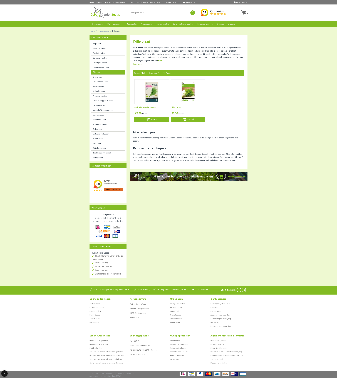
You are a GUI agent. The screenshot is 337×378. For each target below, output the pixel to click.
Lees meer (137, 64)
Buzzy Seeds (142, 2)
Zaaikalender (95, 318)
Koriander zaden (99, 91)
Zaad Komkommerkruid (102, 153)
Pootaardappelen (177, 355)
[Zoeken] (192, 12)
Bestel (154, 119)
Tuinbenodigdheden (178, 348)
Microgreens (95, 322)
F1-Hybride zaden (97, 307)
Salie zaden (97, 129)
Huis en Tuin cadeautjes (179, 344)
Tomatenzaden (162, 24)
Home (92, 2)
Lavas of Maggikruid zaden (103, 101)
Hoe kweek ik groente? (99, 340)
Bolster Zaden (155, 2)
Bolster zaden (95, 311)
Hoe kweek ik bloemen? (99, 344)
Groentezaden (97, 24)
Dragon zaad (97, 77)
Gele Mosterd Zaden (100, 82)
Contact (130, 2)
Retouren (214, 307)
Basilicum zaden (99, 48)
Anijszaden (97, 44)
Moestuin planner (217, 344)
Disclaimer (214, 322)
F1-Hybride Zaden (170, 2)
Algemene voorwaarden (220, 315)
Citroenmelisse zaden (101, 67)
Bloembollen (175, 340)
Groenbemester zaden (226, 24)
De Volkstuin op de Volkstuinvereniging (226, 352)
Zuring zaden (98, 158)
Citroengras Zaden (100, 63)
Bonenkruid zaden (99, 58)
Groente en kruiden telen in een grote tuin (106, 352)
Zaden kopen (95, 304)
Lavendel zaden (99, 105)
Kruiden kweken (96, 348)
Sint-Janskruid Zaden (101, 134)
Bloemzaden (132, 24)
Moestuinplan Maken (218, 363)
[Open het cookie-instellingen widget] (4, 373)
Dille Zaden (176, 107)
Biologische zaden (115, 24)
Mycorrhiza (174, 359)
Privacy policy (215, 311)
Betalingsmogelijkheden (220, 304)
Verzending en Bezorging (220, 318)
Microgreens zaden (205, 24)
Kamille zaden (98, 86)
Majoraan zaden (99, 115)
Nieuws (108, 2)
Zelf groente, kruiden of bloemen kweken (106, 363)
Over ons (99, 2)
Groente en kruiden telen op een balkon (106, 359)
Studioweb (130, 373)
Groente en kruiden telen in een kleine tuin (107, 355)
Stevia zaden (98, 139)
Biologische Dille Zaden (145, 107)
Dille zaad (96, 72)
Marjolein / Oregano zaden (103, 110)
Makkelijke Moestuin (218, 348)
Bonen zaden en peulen (183, 24)
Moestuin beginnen (218, 340)
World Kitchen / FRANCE (179, 352)
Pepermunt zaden (99, 120)
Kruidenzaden (146, 24)
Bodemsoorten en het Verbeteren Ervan (226, 355)
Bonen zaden (175, 311)
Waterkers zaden (99, 148)
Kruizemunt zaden (100, 96)
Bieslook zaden (99, 53)
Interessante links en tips (220, 326)
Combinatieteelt (216, 359)
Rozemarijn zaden (99, 124)
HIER (160, 60)
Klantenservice (119, 2)
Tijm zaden (97, 143)
